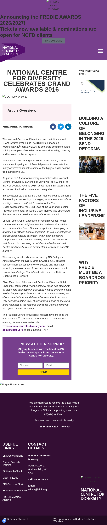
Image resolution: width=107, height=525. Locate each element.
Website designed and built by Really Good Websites (75, 520)
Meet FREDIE (10, 477)
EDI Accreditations (13, 455)
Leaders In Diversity (63, 420)
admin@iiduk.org (13, 329)
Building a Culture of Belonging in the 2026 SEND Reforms (91, 133)
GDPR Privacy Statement (15, 519)
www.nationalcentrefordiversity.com (24, 326)
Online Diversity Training (11, 463)
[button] (100, 51)
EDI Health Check (12, 471)
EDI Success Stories (14, 484)
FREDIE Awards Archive (12, 498)
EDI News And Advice (15, 490)
